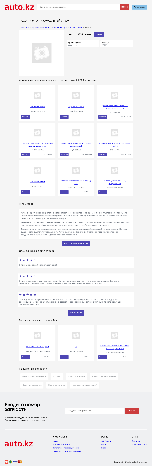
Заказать (25, 117)
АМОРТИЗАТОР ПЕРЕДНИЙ (37, 347)
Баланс (104, 444)
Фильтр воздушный (32, 385)
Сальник (57, 376)
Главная (25, 27)
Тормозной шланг (37, 107)
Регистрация (139, 7)
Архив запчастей (40, 27)
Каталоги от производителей (66, 448)
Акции (55, 441)
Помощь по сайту (139, 444)
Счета (103, 448)
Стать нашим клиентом (76, 243)
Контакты (136, 441)
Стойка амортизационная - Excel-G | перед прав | (76, 145)
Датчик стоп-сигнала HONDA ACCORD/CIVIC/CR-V (115, 107)
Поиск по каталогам (62, 444)
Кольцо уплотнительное (34, 376)
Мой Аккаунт (106, 441)
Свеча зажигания (76, 376)
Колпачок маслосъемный (84, 385)
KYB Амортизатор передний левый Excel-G (114, 145)
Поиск (124, 7)
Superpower (76, 27)
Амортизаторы (59, 27)
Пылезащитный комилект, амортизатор (115, 182)
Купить (98, 34)
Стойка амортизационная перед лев (76, 182)
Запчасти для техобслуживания (67, 451)
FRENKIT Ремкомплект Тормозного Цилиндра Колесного (37, 145)
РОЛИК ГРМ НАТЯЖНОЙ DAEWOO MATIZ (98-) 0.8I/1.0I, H (114, 347)
